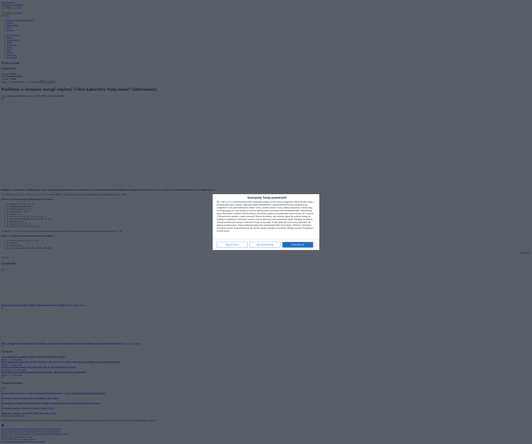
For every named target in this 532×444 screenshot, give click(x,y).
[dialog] (266, 222)
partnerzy (229, 202)
